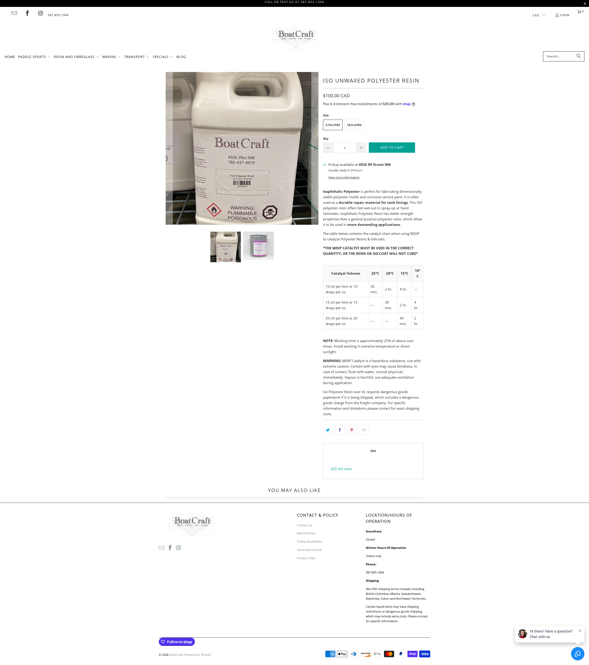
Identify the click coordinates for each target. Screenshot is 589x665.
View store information (344, 177)
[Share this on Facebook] (340, 430)
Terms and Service (309, 550)
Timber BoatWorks (309, 541)
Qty (325, 138)
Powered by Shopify (197, 655)
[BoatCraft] (294, 38)
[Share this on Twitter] (328, 430)
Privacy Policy (306, 558)
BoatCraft (175, 655)
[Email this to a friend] (364, 430)
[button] (34, 57)
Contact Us (304, 525)
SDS (373, 451)
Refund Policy (306, 533)
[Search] (578, 56)
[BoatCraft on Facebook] (27, 13)
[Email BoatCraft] (14, 13)
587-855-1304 (58, 15)
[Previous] (169, 148)
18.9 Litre (354, 125)
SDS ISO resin (341, 468)
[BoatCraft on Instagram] (40, 13)
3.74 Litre (333, 125)
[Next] (315, 148)
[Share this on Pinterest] (352, 430)
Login (564, 15)
